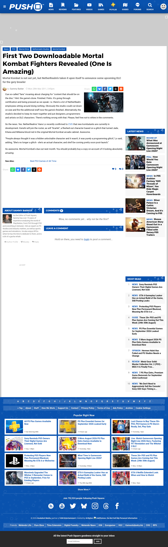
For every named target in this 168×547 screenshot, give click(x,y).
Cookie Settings (143, 408)
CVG (70, 124)
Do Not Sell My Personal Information (122, 518)
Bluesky (26, 242)
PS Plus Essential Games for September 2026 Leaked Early (147, 331)
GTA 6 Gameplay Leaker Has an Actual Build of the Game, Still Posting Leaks (147, 298)
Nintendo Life (25, 525)
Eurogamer (110, 525)
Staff (36, 408)
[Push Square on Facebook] (117, 506)
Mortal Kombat (59, 49)
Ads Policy (118, 408)
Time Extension (54, 525)
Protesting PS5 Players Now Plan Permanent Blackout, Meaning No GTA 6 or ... (146, 309)
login (86, 239)
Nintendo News (88, 525)
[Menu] (4, 6)
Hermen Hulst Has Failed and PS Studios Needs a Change (146, 353)
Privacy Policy (87, 408)
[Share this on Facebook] (105, 89)
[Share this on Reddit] (121, 89)
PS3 (13, 49)
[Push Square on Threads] (106, 506)
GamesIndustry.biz (134, 525)
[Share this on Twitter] (110, 89)
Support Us (63, 408)
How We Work (48, 408)
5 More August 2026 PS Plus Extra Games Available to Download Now (146, 342)
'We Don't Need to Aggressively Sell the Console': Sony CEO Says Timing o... (146, 386)
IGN (100, 525)
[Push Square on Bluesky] (84, 506)
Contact (74, 408)
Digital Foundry (71, 525)
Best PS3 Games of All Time (43, 161)
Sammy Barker (17, 89)
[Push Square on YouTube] (62, 506)
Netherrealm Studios (41, 49)
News (6, 49)
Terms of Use (103, 408)
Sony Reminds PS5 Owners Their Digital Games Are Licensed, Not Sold (147, 287)
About (28, 408)
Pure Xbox (39, 525)
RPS (155, 525)
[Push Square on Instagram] (95, 506)
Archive (129, 408)
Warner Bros (24, 49)
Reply (36, 242)
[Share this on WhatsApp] (94, 89)
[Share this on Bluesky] (99, 89)
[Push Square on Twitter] (73, 506)
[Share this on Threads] (115, 89)
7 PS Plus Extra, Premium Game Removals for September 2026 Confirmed (147, 375)
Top (21, 408)
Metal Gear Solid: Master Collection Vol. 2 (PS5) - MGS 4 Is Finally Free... (147, 364)
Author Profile (12, 242)
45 (142, 167)
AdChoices (101, 518)
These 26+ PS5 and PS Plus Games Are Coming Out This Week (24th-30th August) (147, 320)
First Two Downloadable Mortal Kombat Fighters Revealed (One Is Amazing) (57, 63)
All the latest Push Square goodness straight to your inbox (84, 535)
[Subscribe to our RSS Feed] (51, 506)
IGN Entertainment (68, 518)
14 (142, 148)
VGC (120, 525)
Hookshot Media (44, 518)
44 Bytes (89, 518)
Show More (83, 489)
